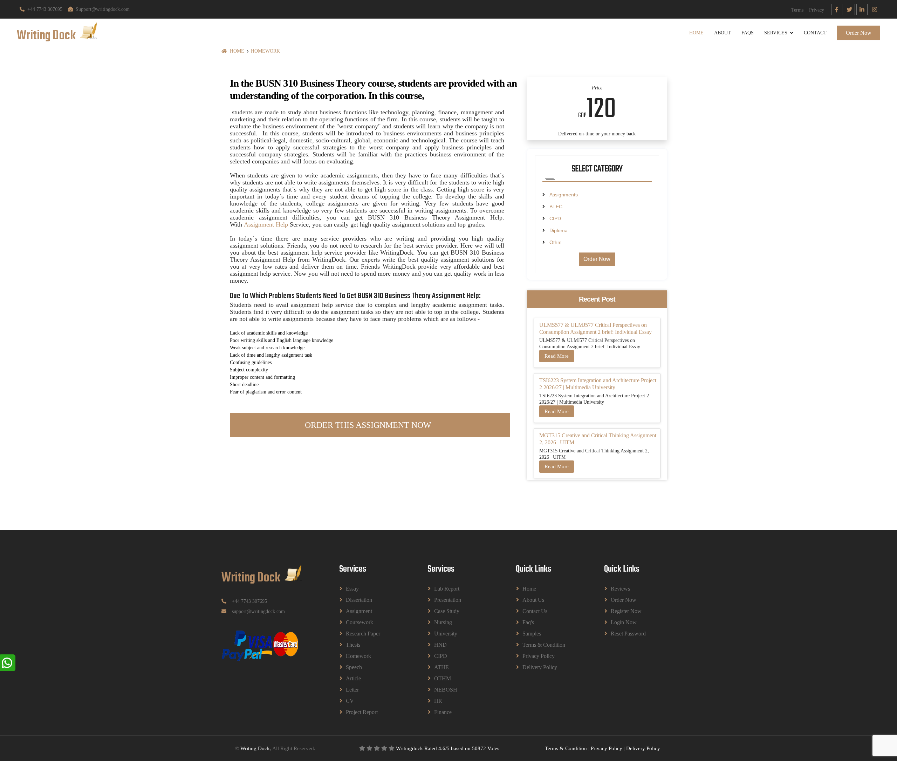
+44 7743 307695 (44, 9)
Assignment (359, 611)
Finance (443, 712)
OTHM (442, 678)
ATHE (441, 667)
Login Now (624, 622)
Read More (557, 356)
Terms (797, 10)
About (722, 32)
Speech (354, 667)
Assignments (563, 194)
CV (350, 701)
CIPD (555, 218)
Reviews (620, 589)
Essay (352, 589)
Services (775, 32)
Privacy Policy (538, 656)
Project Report (362, 712)
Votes (493, 748)
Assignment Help (266, 224)
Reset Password (628, 634)
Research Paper (363, 634)
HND (440, 645)
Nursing (443, 622)
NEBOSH (445, 690)
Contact (815, 32)
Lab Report (446, 589)
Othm (555, 242)
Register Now (626, 611)
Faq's (528, 622)
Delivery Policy (539, 667)
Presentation (447, 600)
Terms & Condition (543, 645)
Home (696, 32)
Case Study (446, 611)
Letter (352, 690)
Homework (265, 51)
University (445, 634)
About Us (533, 600)
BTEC (555, 206)
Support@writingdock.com (103, 9)
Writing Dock (255, 748)
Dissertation (359, 600)
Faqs (747, 32)
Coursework (359, 622)
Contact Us (534, 611)
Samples (531, 634)
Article (353, 678)
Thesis (353, 645)
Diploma (558, 230)
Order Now (858, 33)
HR (438, 701)
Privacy (816, 10)
